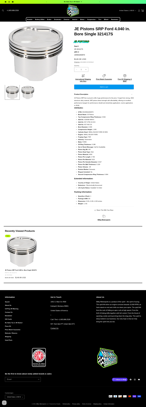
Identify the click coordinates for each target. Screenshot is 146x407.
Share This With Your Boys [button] (105, 210)
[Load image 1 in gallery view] (12, 92)
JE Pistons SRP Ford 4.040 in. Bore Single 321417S (21, 270)
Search (7, 302)
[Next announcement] (99, 2)
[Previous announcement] (46, 2)
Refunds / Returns (11, 333)
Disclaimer (8, 315)
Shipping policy (97, 404)
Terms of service (86, 404)
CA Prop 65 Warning (11, 308)
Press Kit (8, 326)
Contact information (109, 404)
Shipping (77, 62)
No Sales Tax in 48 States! (14, 322)
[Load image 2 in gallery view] (28, 92)
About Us (8, 305)
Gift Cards (8, 319)
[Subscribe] (38, 379)
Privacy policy (76, 404)
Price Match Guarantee (104, 79)
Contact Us (9, 312)
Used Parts (8, 340)
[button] (3, 10)
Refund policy (66, 404)
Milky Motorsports (104, 220)
